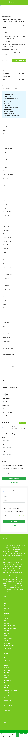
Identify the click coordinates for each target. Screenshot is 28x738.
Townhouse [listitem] (7, 660)
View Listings (22, 422)
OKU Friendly (6, 256)
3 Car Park (5, 137)
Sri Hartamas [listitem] (7, 643)
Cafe (4, 171)
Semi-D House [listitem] (7, 672)
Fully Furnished (7, 193)
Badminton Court (7, 148)
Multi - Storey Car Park (8, 234)
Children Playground (8, 174)
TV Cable (5, 319)
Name (3, 437)
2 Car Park (5, 130)
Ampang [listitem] (6, 635)
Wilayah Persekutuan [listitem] (9, 645)
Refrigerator (6, 285)
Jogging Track (6, 208)
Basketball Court (7, 159)
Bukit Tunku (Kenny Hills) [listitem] (10, 625)
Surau (4, 304)
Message (4, 461)
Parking (5, 263)
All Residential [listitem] (7, 680)
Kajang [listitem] (5, 603)
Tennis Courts (6, 311)
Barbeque (5, 152)
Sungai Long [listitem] (7, 633)
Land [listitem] (5, 702)
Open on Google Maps (19, 60)
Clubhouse (6, 178)
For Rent (4, 16)
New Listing (8, 16)
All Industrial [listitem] (7, 692)
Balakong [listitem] (6, 620)
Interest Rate (5, 405)
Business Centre (7, 167)
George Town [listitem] (7, 600)
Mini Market (6, 230)
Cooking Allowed (7, 182)
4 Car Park (5, 141)
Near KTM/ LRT (7, 241)
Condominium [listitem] (7, 667)
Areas (4, 717)
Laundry (5, 219)
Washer (5, 330)
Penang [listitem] (6, 618)
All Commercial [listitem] (8, 705)
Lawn (4, 222)
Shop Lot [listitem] (6, 682)
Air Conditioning (7, 145)
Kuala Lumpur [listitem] (7, 605)
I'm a (3, 458)
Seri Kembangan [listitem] (8, 638)
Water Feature (6, 337)
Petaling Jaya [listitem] (7, 648)
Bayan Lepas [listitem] (7, 613)
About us (5, 722)
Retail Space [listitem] (7, 687)
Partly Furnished (7, 267)
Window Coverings (8, 348)
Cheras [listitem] (6, 610)
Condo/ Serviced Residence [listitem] (11, 690)
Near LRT (5, 245)
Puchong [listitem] (6, 640)
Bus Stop (5, 163)
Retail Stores (6, 289)
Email (3, 451)
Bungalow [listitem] (6, 675)
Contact (5, 725)
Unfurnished (6, 322)
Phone (3, 444)
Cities (4, 720)
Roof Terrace (6, 293)
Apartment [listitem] (6, 665)
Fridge (4, 189)
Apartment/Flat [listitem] (7, 700)
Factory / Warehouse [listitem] (9, 697)
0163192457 (15, 429)
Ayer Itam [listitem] (6, 615)
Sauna (4, 296)
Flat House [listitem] (6, 695)
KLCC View (6, 215)
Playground (6, 271)
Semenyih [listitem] (6, 608)
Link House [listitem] (6, 663)
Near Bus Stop (7, 237)
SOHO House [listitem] (7, 670)
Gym (4, 200)
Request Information (14, 478)
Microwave (6, 226)
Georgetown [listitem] (7, 623)
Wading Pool (6, 326)
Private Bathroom (7, 274)
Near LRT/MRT (6, 248)
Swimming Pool (7, 308)
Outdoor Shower (7, 259)
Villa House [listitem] (7, 677)
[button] (14, 5)
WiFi (4, 345)
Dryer (4, 185)
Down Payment (6, 398)
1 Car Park (5, 126)
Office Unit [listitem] (6, 685)
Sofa (4, 300)
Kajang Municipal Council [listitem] (10, 628)
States (4, 715)
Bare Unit (5, 156)
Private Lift (6, 278)
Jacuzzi (5, 204)
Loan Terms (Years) (7, 412)
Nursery (5, 252)
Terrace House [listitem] (7, 658)
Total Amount (5, 391)
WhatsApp (23, 429)
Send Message (14, 482)
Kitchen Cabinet (7, 211)
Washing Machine (7, 333)
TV (4, 315)
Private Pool (6, 282)
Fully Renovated (7, 196)
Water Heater (6, 341)
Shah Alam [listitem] (6, 630)
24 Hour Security (7, 134)
